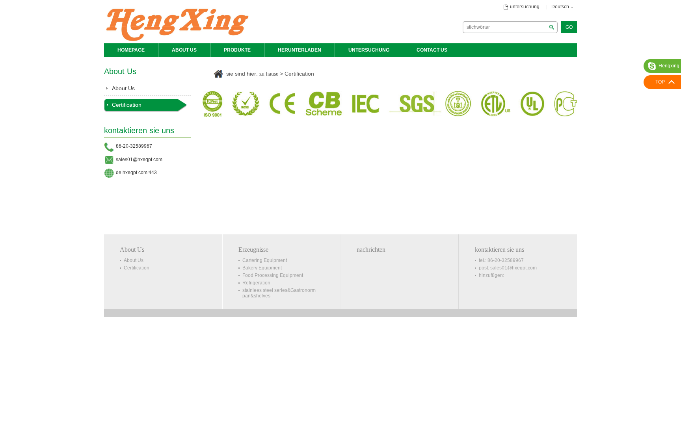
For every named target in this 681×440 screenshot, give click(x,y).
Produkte (237, 50)
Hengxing (669, 66)
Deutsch (560, 6)
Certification (126, 105)
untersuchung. (525, 6)
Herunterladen (299, 50)
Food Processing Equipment (272, 275)
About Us (184, 50)
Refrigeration (256, 283)
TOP (660, 82)
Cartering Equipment (264, 260)
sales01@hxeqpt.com (139, 159)
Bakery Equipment (262, 268)
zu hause (268, 74)
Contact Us (432, 50)
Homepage (131, 50)
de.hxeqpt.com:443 (136, 172)
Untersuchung (368, 50)
